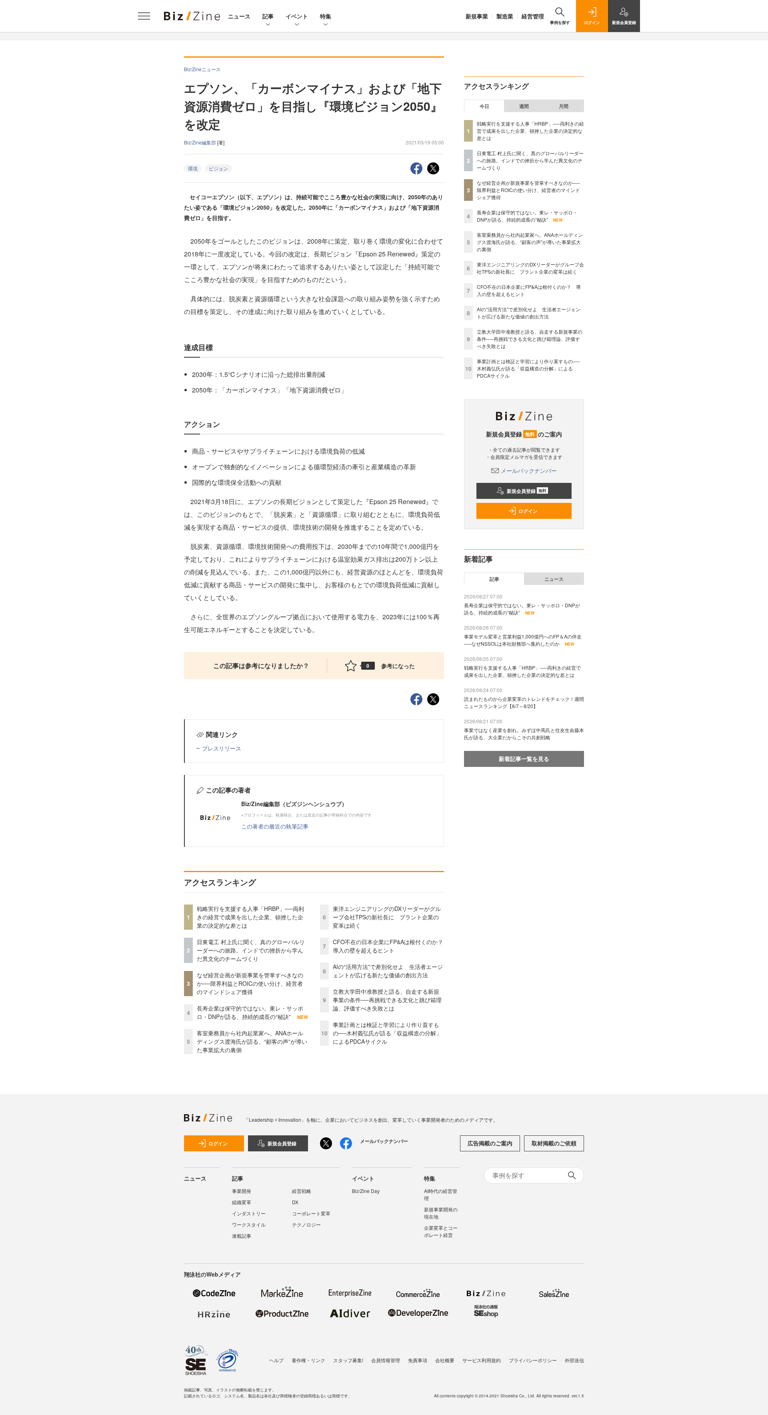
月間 (563, 106)
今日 (484, 106)
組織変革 (241, 1202)
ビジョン (218, 168)
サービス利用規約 (481, 1360)
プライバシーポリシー (533, 1360)
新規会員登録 (526, 490)
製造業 (504, 16)
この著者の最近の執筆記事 (274, 826)
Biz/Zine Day (366, 1190)
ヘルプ (276, 1360)
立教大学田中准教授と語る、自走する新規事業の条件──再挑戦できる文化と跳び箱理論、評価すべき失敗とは (387, 999)
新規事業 (477, 16)
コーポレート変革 (311, 1213)
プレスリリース (221, 748)
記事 (268, 16)
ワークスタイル (249, 1224)
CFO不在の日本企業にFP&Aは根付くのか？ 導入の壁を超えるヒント (391, 946)
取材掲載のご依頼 (554, 1143)
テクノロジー (306, 1224)
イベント (297, 16)
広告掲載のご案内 (490, 1143)
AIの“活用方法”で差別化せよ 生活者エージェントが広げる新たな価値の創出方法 (388, 971)
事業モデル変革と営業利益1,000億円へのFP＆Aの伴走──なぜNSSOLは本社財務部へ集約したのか (523, 640)
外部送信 (574, 1360)
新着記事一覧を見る (524, 759)
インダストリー (249, 1213)
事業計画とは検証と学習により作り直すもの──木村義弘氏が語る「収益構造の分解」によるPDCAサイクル (387, 1033)
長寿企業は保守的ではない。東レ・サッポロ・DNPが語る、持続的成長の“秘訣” (250, 1012)
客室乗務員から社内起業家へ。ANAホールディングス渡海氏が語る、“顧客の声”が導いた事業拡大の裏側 (252, 1041)
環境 (193, 168)
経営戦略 (301, 1190)
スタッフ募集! (348, 1360)
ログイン (528, 510)
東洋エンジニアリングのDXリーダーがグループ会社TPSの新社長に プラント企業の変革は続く (387, 917)
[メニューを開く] (144, 16)
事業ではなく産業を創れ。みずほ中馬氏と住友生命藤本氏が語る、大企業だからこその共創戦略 (524, 734)
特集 (325, 16)
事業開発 (241, 1190)
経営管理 (533, 16)
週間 (524, 106)
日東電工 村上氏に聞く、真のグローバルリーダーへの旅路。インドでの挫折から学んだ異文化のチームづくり (251, 950)
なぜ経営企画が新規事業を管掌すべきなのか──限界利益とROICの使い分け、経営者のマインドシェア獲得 (250, 983)
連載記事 (241, 1235)
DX (295, 1202)
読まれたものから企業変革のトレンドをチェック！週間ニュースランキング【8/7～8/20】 (524, 702)
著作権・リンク (308, 1360)
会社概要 (444, 1360)
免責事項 (417, 1360)
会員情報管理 (385, 1360)
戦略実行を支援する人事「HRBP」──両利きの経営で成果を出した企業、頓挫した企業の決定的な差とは (250, 917)
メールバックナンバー (529, 470)
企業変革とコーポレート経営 (441, 1231)
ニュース (239, 16)
